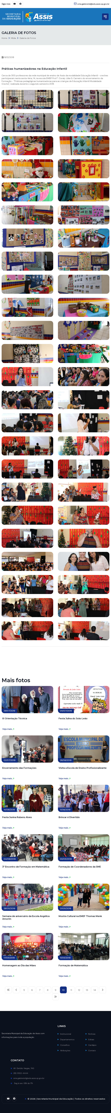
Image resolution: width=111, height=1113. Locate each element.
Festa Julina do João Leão (73, 718)
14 (95, 990)
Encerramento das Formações (19, 768)
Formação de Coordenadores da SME (80, 866)
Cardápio (92, 1045)
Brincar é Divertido (69, 817)
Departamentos (67, 1039)
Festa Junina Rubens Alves (17, 817)
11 (71, 990)
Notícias (91, 1034)
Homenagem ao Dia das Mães (19, 965)
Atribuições (65, 1050)
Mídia (13, 38)
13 (87, 990)
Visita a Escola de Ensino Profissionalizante (83, 768)
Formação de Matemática (73, 965)
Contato (92, 1050)
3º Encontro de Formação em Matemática (25, 866)
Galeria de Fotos (27, 38)
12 (79, 990)
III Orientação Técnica (14, 718)
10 (63, 990)
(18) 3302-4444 (20, 1073)
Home (4, 38)
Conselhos (65, 1045)
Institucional (65, 1034)
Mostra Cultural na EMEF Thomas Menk (80, 916)
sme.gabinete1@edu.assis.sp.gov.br (93, 4)
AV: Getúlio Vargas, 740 (23, 1068)
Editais (91, 1039)
